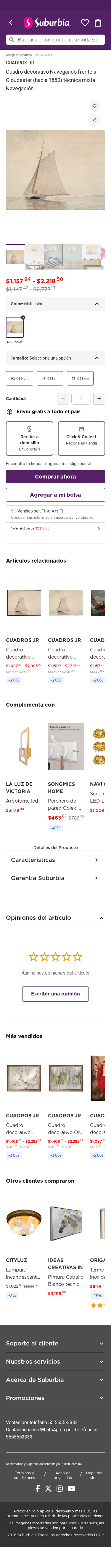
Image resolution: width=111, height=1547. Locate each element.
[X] (48, 1488)
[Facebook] (38, 1488)
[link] (24, 628)
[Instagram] (60, 1488)
